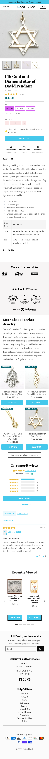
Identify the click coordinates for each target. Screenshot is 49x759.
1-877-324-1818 (26, 666)
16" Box (8, 114)
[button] (24, 34)
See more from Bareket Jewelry (24, 455)
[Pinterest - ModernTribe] (28, 679)
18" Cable (30, 108)
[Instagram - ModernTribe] (24, 679)
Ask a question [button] (24, 504)
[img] (9, 527)
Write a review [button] (24, 498)
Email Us (24, 663)
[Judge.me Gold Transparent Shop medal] (36, 299)
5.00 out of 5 (30, 470)
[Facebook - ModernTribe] (20, 679)
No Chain (9, 108)
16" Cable (20, 108)
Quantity (8, 120)
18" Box (18, 114)
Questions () (22, 513)
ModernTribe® (28, 749)
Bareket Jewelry (12, 90)
